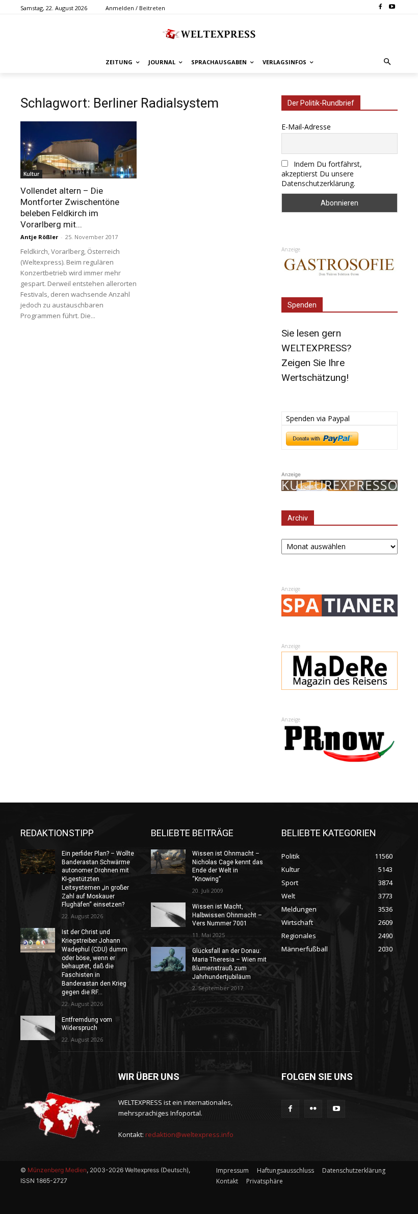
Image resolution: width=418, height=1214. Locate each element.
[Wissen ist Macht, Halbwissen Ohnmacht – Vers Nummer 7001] (168, 914)
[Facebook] (380, 7)
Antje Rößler (39, 237)
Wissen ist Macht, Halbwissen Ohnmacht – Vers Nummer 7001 (227, 915)
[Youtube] (392, 7)
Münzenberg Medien (57, 1170)
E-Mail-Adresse (306, 127)
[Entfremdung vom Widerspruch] (37, 1028)
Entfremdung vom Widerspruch (87, 1024)
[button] (387, 62)
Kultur (31, 173)
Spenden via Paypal (318, 418)
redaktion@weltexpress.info (189, 1134)
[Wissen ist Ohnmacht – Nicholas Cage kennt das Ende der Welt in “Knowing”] (168, 861)
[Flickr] (313, 1109)
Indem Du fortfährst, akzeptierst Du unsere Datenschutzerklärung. (321, 173)
